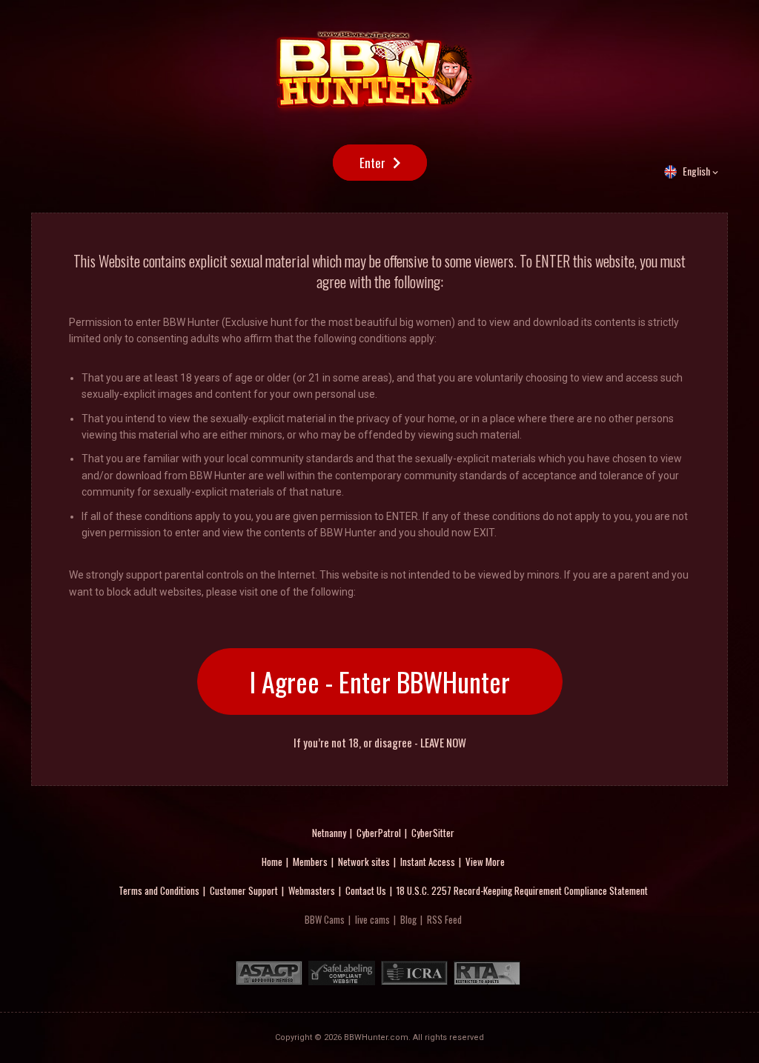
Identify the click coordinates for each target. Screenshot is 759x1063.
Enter (372, 162)
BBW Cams (325, 919)
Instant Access (427, 861)
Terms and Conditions (159, 890)
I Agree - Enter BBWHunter (380, 681)
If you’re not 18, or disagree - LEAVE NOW (380, 742)
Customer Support (244, 890)
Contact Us (365, 890)
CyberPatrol (379, 832)
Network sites (364, 861)
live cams (372, 919)
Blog (408, 919)
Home (272, 861)
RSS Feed (444, 919)
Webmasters (311, 890)
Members (310, 861)
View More (485, 861)
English (696, 171)
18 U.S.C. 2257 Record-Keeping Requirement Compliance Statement (522, 890)
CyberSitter (432, 832)
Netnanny (329, 832)
